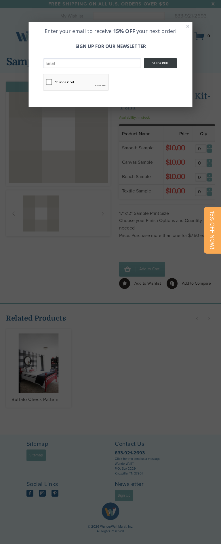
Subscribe (160, 63)
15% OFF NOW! (212, 230)
